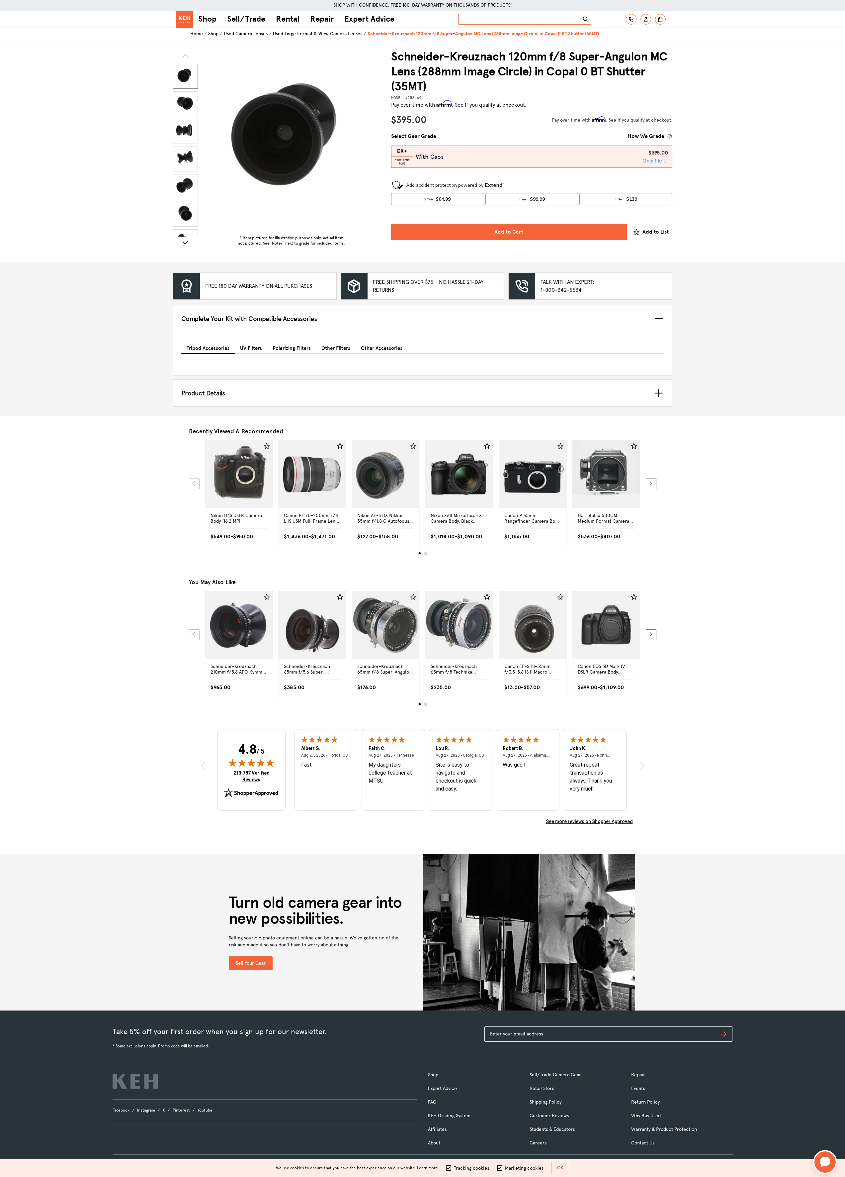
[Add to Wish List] (266, 446)
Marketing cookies (524, 1168)
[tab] (208, 347)
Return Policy (645, 1102)
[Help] (631, 19)
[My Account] (645, 19)
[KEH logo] (135, 1081)
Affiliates (437, 1129)
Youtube (205, 1110)
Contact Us (642, 1143)
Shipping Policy (545, 1102)
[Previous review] (203, 765)
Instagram (146, 1110)
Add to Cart (508, 232)
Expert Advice (369, 19)
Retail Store (542, 1088)
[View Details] (239, 481)
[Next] (185, 243)
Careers (538, 1143)
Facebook (121, 1110)
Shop (207, 19)
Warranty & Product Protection (664, 1129)
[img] (251, 762)
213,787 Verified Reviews (253, 776)
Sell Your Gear (251, 963)
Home (196, 34)
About (434, 1143)
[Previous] (194, 484)
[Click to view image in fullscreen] (291, 141)
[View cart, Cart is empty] (660, 19)
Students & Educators (552, 1129)
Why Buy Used (646, 1116)
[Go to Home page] (184, 19)
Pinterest (181, 1110)
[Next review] (642, 765)
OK (560, 1168)
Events (638, 1088)
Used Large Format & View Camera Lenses (317, 34)
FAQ (432, 1102)
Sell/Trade (246, 19)
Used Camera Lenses (246, 34)
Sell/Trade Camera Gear (555, 1075)
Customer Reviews (549, 1116)
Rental (287, 19)
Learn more (427, 1168)
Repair (322, 19)
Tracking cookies (471, 1168)
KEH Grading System (449, 1116)
